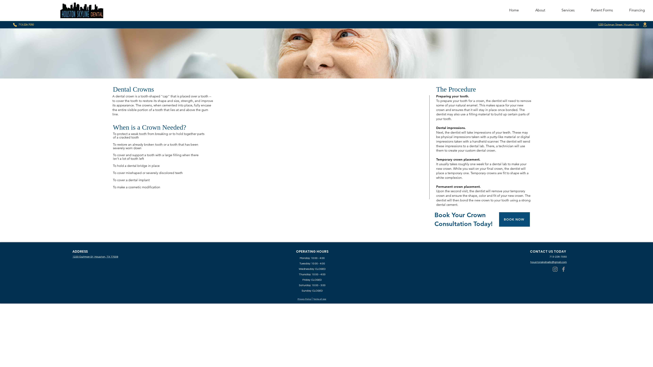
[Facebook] (563, 269)
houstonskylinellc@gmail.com (548, 262)
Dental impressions (450, 128)
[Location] (645, 24)
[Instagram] (555, 269)
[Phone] (15, 25)
